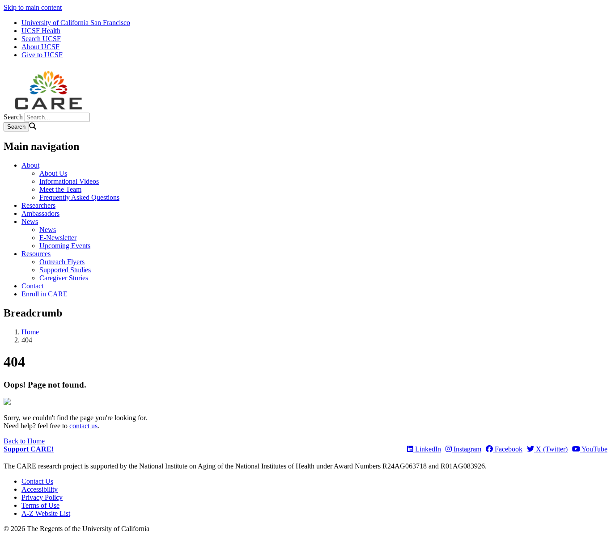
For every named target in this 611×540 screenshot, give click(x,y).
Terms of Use (40, 505)
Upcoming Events (64, 245)
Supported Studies (65, 270)
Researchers (38, 205)
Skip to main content (33, 7)
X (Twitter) (551, 449)
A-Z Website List (45, 513)
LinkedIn (427, 449)
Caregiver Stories (63, 278)
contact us (83, 426)
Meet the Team (60, 189)
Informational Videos (69, 181)
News (29, 221)
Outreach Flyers (62, 262)
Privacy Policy (42, 497)
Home (30, 332)
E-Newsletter (57, 237)
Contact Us (37, 481)
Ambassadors (40, 213)
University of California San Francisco (75, 22)
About (30, 165)
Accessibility (39, 489)
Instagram (466, 449)
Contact (32, 286)
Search (13, 117)
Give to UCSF (42, 55)
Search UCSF (41, 38)
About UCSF (40, 47)
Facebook (507, 449)
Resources (36, 253)
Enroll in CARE (44, 294)
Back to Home (24, 441)
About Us (53, 173)
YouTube (593, 449)
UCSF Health (40, 30)
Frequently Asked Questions (79, 197)
